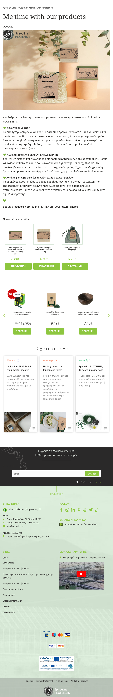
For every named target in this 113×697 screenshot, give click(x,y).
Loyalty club (8, 563)
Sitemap (30, 681)
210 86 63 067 (32, 522)
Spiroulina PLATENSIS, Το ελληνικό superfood (58, 368)
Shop (5, 558)
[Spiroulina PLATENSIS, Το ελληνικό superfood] (59, 422)
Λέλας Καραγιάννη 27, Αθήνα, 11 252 (24, 519)
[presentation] (4, 315)
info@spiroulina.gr (15, 526)
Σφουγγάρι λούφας (18, 127)
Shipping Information (12, 601)
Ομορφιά (8, 26)
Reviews (6, 606)
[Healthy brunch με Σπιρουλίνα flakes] (24, 422)
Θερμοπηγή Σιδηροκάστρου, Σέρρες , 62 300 (28, 536)
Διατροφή (16, 360)
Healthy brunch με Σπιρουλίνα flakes (20, 368)
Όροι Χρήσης (9, 595)
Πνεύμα (86, 360)
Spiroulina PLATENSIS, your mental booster (94, 368)
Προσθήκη (18, 266)
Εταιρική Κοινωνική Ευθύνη (16, 568)
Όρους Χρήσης (96, 482)
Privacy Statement (44, 681)
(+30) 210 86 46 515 (16, 522)
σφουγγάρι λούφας (18, 132)
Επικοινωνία (9, 612)
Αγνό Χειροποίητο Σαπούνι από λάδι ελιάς (32, 154)
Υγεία (49, 360)
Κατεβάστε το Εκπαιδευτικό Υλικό (81, 524)
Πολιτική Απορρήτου (13, 589)
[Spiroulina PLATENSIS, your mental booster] (95, 422)
